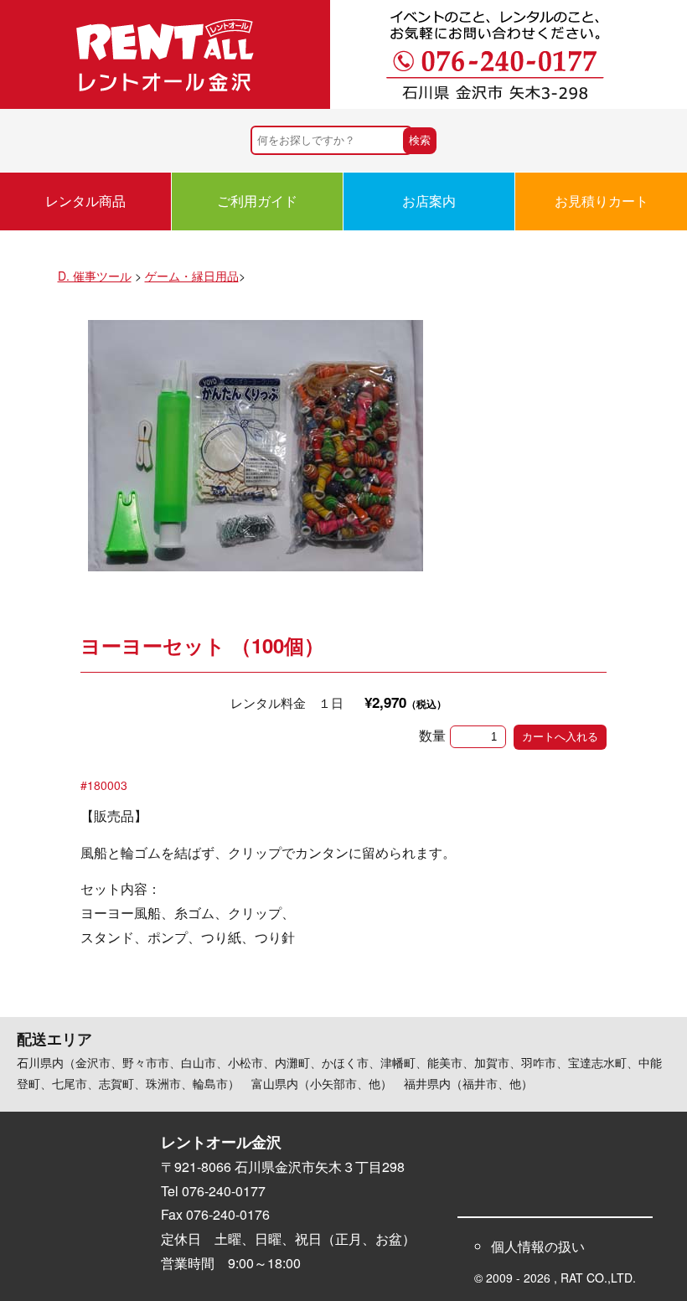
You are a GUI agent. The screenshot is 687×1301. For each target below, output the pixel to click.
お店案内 (429, 200)
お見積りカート (601, 200)
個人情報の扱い (538, 1246)
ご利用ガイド (257, 200)
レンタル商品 (85, 200)
